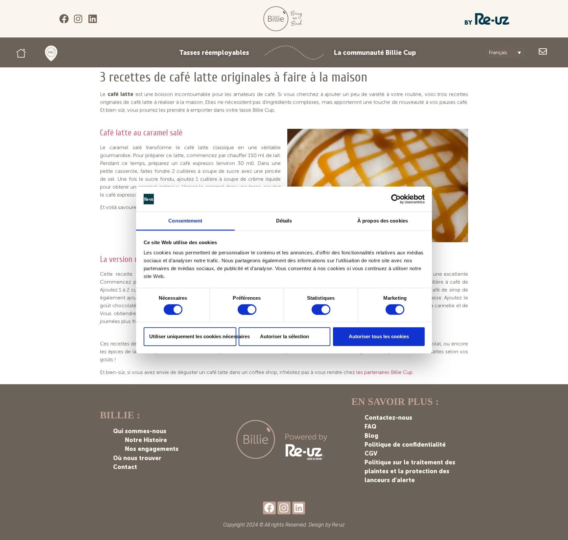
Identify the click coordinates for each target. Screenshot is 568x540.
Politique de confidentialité (405, 444)
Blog (371, 435)
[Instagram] (78, 19)
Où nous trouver (137, 458)
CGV (371, 453)
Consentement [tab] (185, 220)
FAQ (370, 426)
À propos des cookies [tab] (382, 220)
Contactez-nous (388, 417)
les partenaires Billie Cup (384, 372)
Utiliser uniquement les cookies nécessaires (192, 336)
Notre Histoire (146, 440)
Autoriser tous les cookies (379, 336)
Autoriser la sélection (284, 336)
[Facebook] (64, 19)
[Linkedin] (92, 19)
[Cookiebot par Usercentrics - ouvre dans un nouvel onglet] (396, 199)
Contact (125, 467)
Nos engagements (151, 449)
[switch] (247, 309)
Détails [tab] (284, 220)
